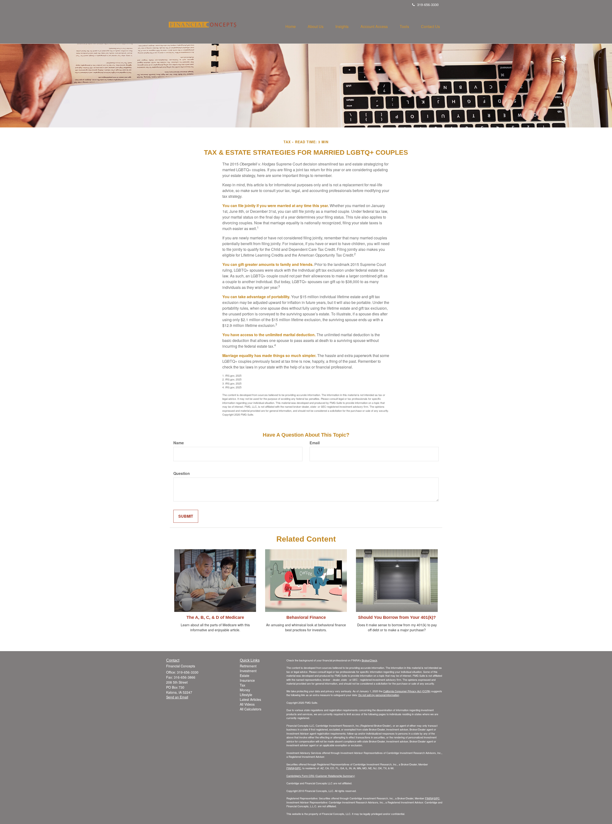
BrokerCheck (369, 660)
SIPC (298, 768)
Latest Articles (250, 699)
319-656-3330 (428, 4)
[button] (315, 26)
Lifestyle (246, 694)
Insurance (247, 680)
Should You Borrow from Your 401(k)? (397, 617)
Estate (244, 675)
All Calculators (250, 709)
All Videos (247, 704)
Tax (242, 685)
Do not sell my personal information (378, 695)
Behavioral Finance (306, 617)
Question (181, 473)
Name (178, 442)
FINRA (290, 768)
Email (315, 442)
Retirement (248, 666)
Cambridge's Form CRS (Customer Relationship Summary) (320, 776)
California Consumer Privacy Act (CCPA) (407, 691)
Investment (248, 670)
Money (245, 689)
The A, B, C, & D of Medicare (215, 617)
